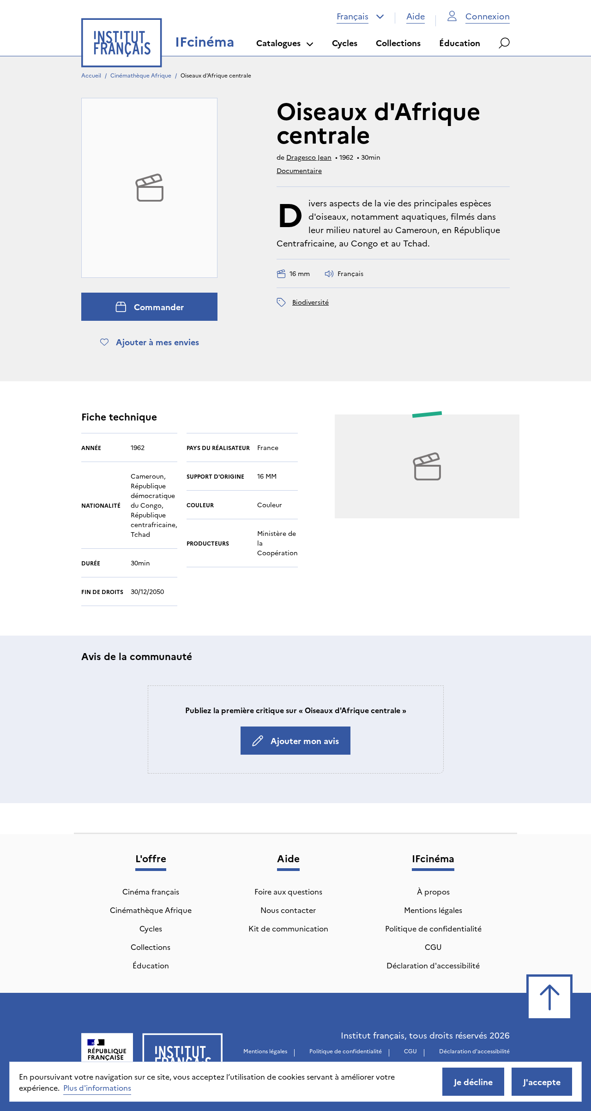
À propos (433, 891)
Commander (159, 306)
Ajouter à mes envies (157, 342)
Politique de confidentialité (433, 928)
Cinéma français (150, 891)
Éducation (459, 42)
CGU (433, 947)
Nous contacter (288, 910)
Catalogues (278, 42)
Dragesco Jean (309, 157)
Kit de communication (288, 928)
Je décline (473, 1081)
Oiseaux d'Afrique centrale (216, 75)
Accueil (91, 75)
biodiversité (310, 301)
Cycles (344, 42)
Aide (415, 16)
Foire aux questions (288, 891)
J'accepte (542, 1081)
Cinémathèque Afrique (140, 75)
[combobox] (360, 16)
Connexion (487, 16)
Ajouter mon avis (305, 740)
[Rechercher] (504, 42)
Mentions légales (433, 910)
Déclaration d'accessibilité (433, 965)
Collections (398, 42)
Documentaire (299, 170)
